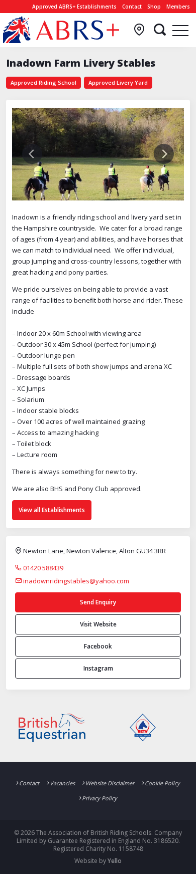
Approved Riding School (43, 82)
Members (178, 6)
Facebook (98, 646)
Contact (132, 6)
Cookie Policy (162, 783)
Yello (115, 860)
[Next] (164, 154)
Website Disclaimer (109, 783)
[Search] (159, 30)
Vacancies (62, 783)
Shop (154, 6)
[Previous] (32, 154)
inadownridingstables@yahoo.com (75, 580)
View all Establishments (52, 510)
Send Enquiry (98, 602)
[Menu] (180, 30)
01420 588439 (42, 567)
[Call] (139, 30)
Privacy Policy (99, 798)
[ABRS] (61, 29)
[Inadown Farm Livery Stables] (98, 153)
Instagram (98, 668)
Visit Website (98, 624)
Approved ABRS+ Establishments (74, 6)
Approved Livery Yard (118, 82)
